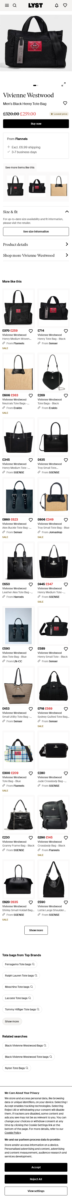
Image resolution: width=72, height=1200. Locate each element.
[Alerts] (56, 5)
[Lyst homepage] (35, 5)
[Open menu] (7, 5)
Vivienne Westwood (28, 95)
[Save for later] (65, 103)
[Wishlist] (65, 5)
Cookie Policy (13, 1132)
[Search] (14, 5)
